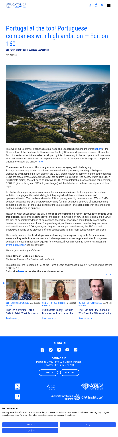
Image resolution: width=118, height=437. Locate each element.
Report (98, 148)
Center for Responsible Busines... (17, 304)
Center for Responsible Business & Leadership (27, 50)
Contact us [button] (48, 372)
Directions (69, 372)
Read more (13, 318)
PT (96, 5)
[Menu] (109, 6)
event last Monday (16, 244)
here (40, 161)
